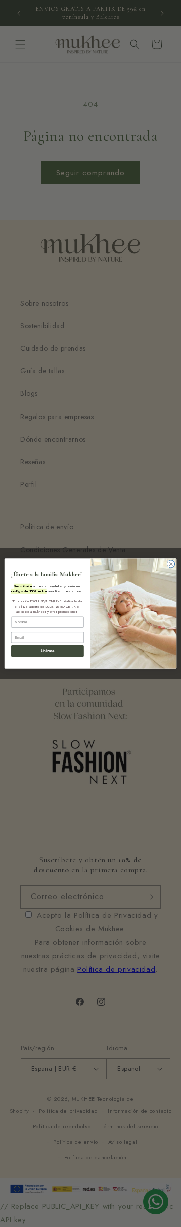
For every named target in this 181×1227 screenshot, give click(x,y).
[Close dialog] (170, 564)
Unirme (47, 651)
